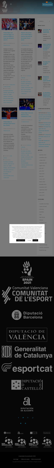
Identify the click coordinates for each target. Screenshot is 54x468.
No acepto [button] (35, 240)
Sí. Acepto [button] (29, 240)
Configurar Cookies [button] (20, 240)
